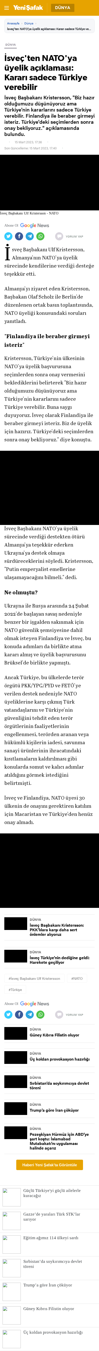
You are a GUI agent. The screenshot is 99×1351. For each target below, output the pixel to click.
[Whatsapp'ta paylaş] (41, 236)
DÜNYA (10, 44)
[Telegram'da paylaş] (31, 236)
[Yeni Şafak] (28, 8)
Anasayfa (13, 23)
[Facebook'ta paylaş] (20, 236)
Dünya (28, 23)
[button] (49, 488)
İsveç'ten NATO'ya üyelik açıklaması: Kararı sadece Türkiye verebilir (49, 29)
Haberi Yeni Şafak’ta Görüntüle (49, 1165)
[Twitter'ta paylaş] (9, 236)
